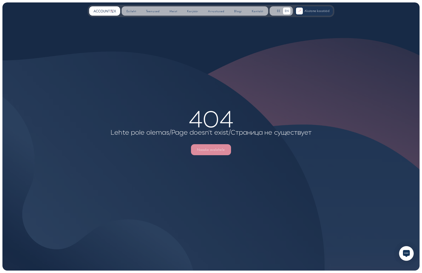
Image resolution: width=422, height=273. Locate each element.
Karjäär (192, 11)
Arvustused (216, 11)
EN (287, 11)
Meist (173, 11)
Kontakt (257, 11)
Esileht (131, 11)
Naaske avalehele (211, 149)
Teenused (153, 11)
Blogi (238, 11)
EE (278, 11)
